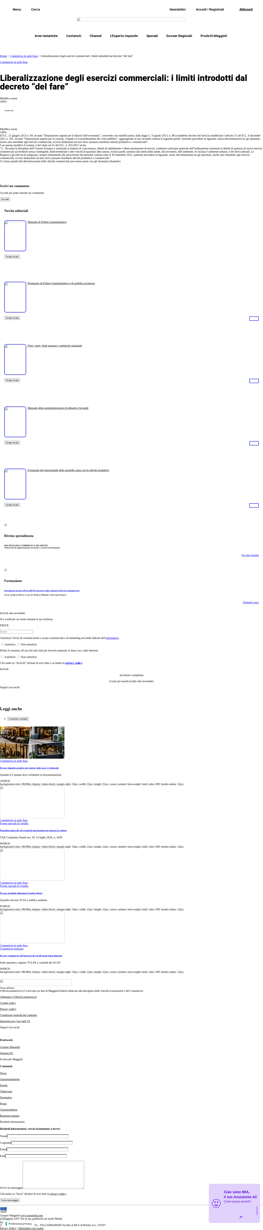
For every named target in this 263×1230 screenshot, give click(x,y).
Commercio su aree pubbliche (79, 44)
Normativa (6, 1097)
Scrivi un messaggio (11, 1187)
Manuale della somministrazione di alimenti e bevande (58, 408)
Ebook (4, 1085)
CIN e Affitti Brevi (211, 44)
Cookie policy (8, 1003)
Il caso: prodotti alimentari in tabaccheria (21, 893)
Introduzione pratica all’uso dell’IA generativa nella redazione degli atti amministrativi (42, 590)
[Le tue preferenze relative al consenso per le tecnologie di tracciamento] (19, 1223)
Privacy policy (8, 1009)
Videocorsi (6, 1091)
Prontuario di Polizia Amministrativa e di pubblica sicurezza (61, 283)
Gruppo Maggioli (10, 1047)
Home (3, 56)
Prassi (3, 1103)
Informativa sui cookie (31, 1228)
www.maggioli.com (31, 1215)
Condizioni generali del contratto (18, 1015)
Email (3, 1149)
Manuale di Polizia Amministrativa (47, 222)
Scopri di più (12, 256)
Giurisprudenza (8, 1109)
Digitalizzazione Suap (120, 44)
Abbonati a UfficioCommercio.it (18, 996)
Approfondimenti (10, 1079)
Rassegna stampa (9, 1115)
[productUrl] (15, 249)
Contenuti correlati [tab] (18, 719)
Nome (3, 1136)
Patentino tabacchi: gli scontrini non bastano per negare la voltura (33, 830)
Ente (2, 1155)
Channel (96, 36)
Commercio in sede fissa (24, 56)
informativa (112, 637)
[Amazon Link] (254, 318)
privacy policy (73, 662)
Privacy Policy (8, 1228)
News (3, 1073)
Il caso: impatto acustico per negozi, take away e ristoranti (29, 768)
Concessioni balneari (155, 44)
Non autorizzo (29, 644)
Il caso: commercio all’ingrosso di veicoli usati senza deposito (31, 955)
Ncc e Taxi (184, 44)
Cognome (5, 1142)
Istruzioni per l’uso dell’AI (15, 1021)
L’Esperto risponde (124, 36)
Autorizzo (10, 644)
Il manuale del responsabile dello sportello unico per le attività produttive (68, 470)
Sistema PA (6, 1053)
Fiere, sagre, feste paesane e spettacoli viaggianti (55, 345)
